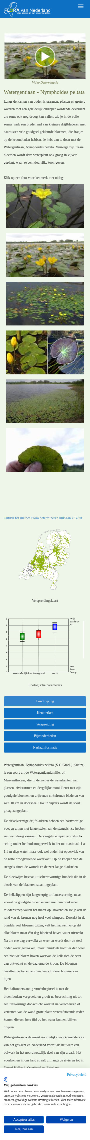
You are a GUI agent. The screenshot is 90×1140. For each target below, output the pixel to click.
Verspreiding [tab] (45, 724)
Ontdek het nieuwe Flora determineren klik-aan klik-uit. (43, 518)
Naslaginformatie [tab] (45, 747)
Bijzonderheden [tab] (45, 736)
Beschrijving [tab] (45, 701)
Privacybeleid (76, 1075)
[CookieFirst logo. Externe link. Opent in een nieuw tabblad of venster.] (6, 1079)
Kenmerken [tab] (45, 713)
